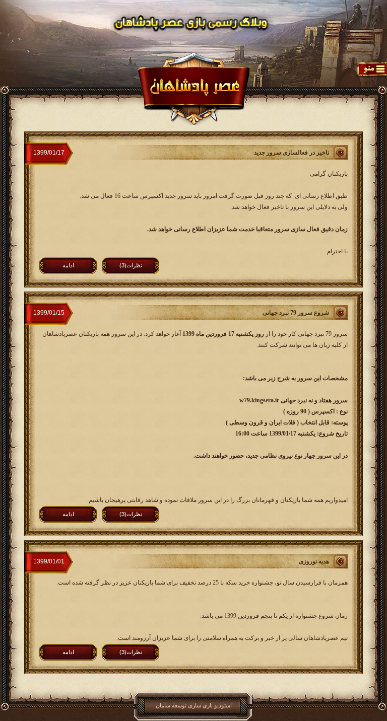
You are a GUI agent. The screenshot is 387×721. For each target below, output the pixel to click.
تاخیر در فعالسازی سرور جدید (291, 152)
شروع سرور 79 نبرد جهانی (296, 312)
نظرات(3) (130, 265)
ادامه (68, 265)
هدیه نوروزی (314, 561)
